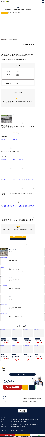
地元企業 (25, 421)
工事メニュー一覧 (21, 424)
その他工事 (37, 424)
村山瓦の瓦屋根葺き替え (14, 424)
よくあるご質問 (22, 426)
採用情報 (36, 419)
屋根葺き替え (18, 421)
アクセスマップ (32, 419)
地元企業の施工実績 (26, 419)
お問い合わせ (13, 430)
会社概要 (20, 419)
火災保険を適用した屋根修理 (15, 426)
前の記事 (13, 236)
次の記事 (22, 236)
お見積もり (17, 430)
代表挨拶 (17, 419)
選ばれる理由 (3, 417)
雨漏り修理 (27, 424)
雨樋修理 (33, 424)
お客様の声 (3, 422)
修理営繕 (21, 421)
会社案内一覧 (13, 419)
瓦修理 (30, 424)
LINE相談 (21, 430)
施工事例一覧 (13, 421)
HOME (2, 416)
